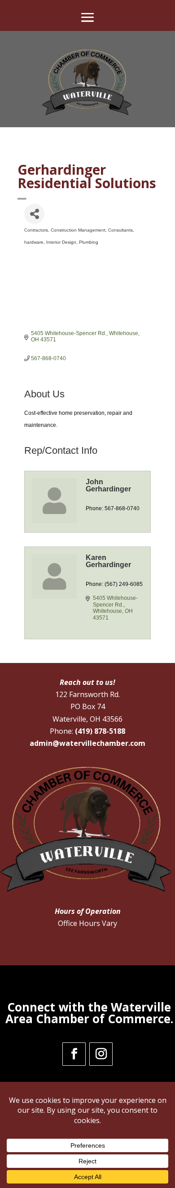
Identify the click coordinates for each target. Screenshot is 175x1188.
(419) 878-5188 (100, 731)
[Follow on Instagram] (101, 1054)
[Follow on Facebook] (74, 1054)
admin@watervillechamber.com (87, 743)
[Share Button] (34, 214)
